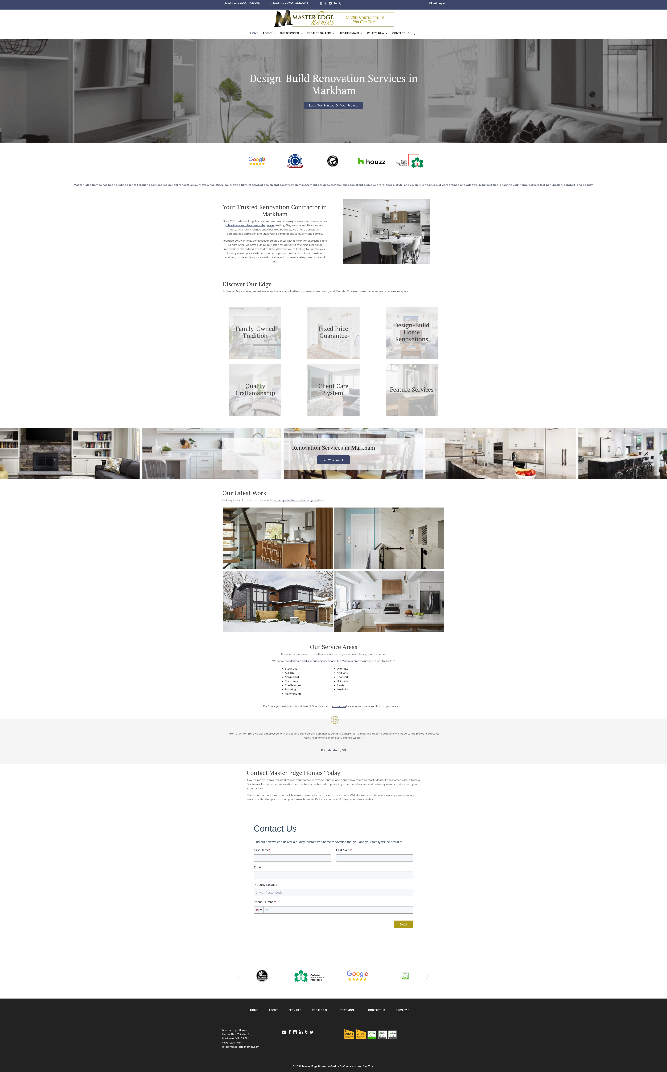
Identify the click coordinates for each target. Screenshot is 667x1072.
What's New (375, 33)
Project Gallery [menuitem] (322, 1010)
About (267, 33)
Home (254, 33)
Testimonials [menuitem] (350, 1010)
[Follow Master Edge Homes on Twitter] (312, 1032)
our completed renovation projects (295, 500)
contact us (339, 706)
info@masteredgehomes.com (240, 1047)
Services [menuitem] (295, 1010)
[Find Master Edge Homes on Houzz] (340, 3)
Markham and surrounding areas (310, 661)
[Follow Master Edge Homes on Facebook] (326, 3)
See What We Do (333, 460)
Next (403, 924)
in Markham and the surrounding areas (249, 225)
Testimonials (349, 33)
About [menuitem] (273, 1010)
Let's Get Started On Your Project (333, 105)
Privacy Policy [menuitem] (406, 1010)
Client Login (437, 3)
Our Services (289, 33)
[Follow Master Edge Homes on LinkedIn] (335, 3)
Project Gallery (319, 33)
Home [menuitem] (254, 1010)
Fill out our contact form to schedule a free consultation (282, 795)
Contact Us (400, 33)
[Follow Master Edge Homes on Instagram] (330, 3)
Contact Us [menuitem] (376, 1010)
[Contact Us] (321, 3)
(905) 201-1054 (250, 3)
